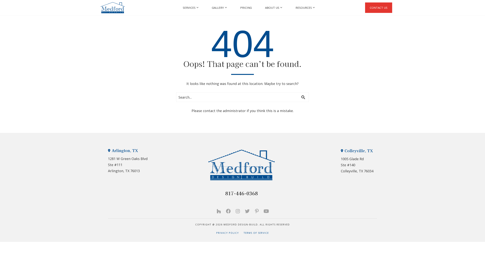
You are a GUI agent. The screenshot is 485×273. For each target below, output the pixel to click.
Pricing (246, 7)
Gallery (218, 7)
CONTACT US (378, 7)
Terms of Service (256, 233)
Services (189, 7)
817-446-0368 (241, 193)
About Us (272, 7)
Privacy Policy (230, 233)
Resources (304, 7)
